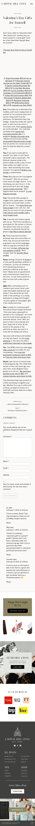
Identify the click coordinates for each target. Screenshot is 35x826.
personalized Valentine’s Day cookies (17, 141)
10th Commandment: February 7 (18, 404)
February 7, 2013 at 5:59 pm (17, 530)
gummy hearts (26, 127)
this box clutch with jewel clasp (18, 357)
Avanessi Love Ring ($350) (22, 105)
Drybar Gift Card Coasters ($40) (17, 95)
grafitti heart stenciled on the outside (17, 343)
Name (6, 461)
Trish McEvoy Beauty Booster (20, 232)
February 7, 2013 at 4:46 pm (17, 510)
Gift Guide (17, 13)
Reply (8, 523)
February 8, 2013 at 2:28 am (17, 562)
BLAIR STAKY (14, 823)
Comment (7, 436)
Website (6, 475)
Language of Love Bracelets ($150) (16, 93)
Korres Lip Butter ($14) (20, 90)
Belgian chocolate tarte (20, 136)
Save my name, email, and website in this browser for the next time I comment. (17, 486)
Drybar (27, 260)
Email (6, 468)
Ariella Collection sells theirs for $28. (17, 376)
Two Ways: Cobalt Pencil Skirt (17, 411)
